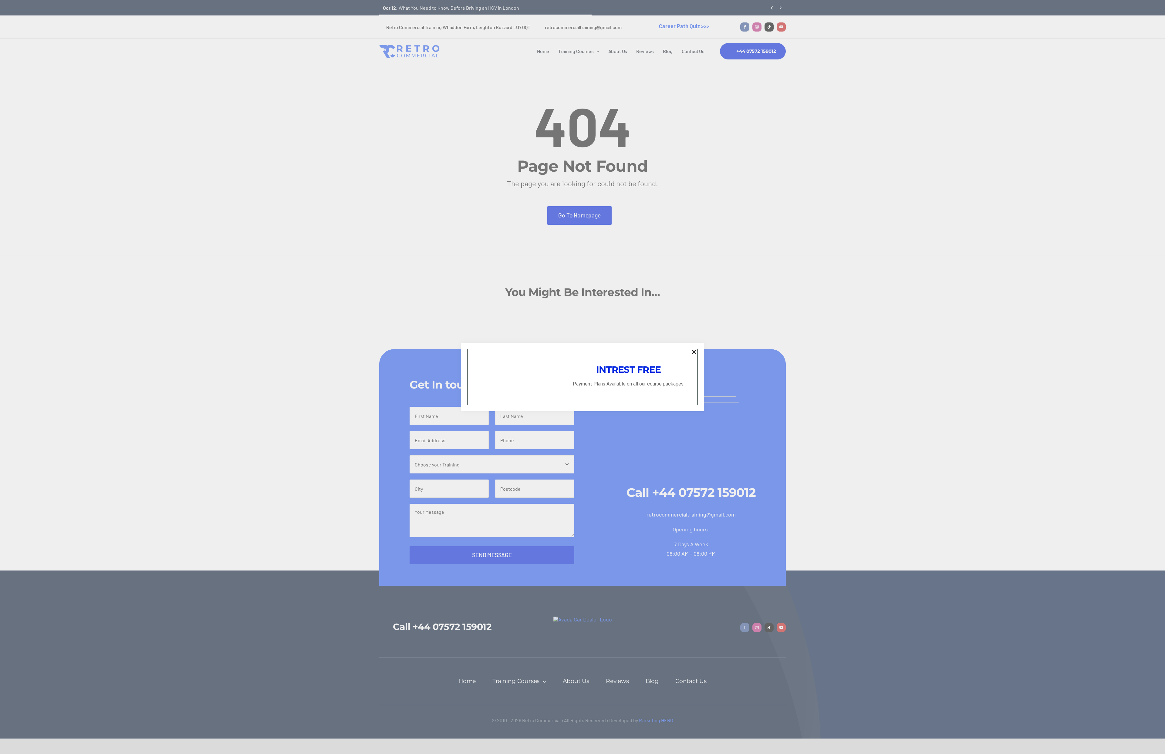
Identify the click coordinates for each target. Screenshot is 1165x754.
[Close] (694, 352)
